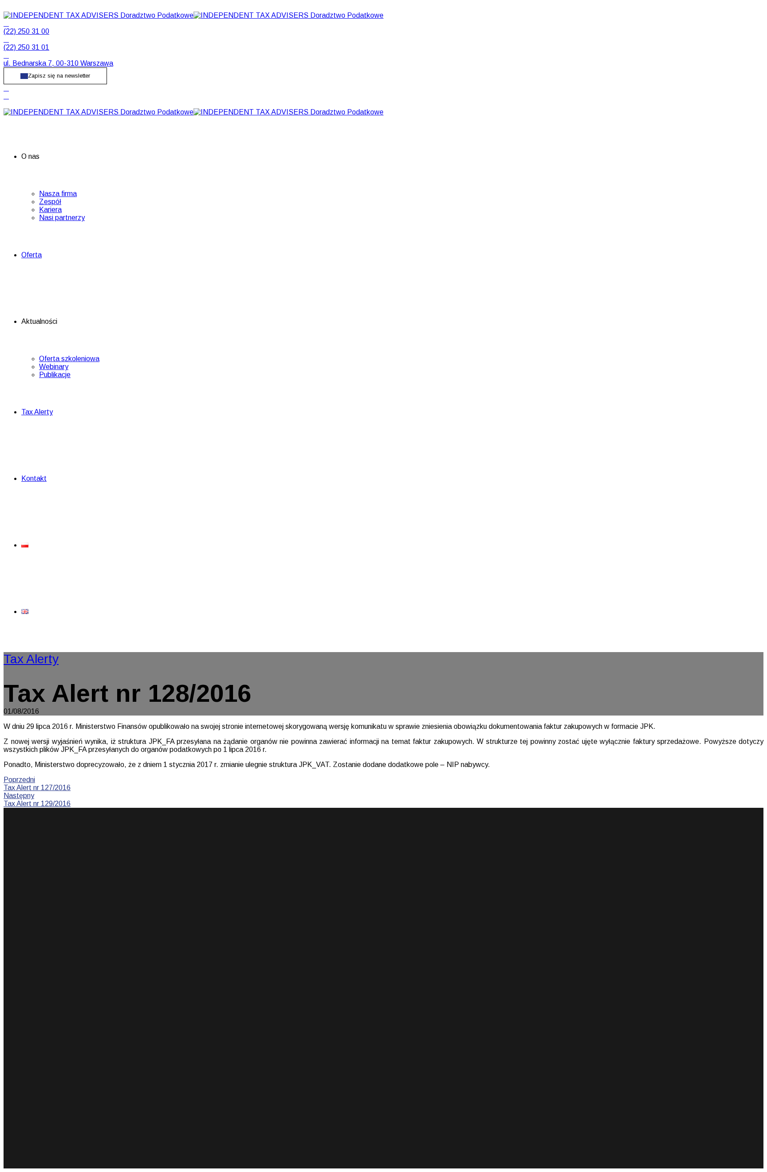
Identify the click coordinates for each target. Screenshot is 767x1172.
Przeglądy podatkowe (366, 944)
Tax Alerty (37, 412)
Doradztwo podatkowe (368, 936)
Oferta (31, 255)
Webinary (53, 366)
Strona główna (553, 928)
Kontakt (34, 478)
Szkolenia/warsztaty (364, 952)
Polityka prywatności (562, 952)
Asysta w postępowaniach (373, 928)
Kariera (50, 209)
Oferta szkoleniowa (69, 358)
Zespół (50, 201)
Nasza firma (58, 193)
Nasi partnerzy (62, 217)
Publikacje (55, 374)
